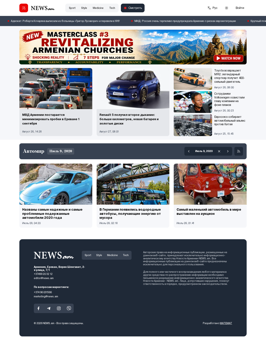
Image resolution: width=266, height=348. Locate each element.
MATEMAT (226, 323)
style (84, 8)
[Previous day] (188, 151)
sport (72, 8)
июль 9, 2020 (204, 151)
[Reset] (219, 151)
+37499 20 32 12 (43, 274)
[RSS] (238, 151)
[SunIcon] (226, 8)
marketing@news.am (46, 296)
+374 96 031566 (43, 292)
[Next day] (227, 151)
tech (112, 8)
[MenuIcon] (23, 8)
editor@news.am (44, 278)
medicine (98, 8)
